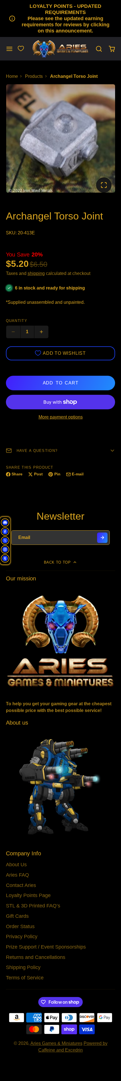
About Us (16, 864)
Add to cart (61, 382)
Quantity (16, 321)
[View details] (60, 640)
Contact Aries (21, 885)
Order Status (20, 926)
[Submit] (102, 538)
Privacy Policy (21, 936)
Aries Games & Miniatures (56, 1043)
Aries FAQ (17, 875)
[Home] (60, 49)
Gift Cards (17, 916)
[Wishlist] (21, 48)
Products (34, 76)
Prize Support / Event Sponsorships (46, 947)
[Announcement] (60, 18)
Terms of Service (25, 977)
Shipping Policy (23, 967)
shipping (36, 273)
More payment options (61, 417)
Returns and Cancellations (35, 957)
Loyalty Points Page (28, 895)
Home (12, 76)
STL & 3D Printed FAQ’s (33, 906)
